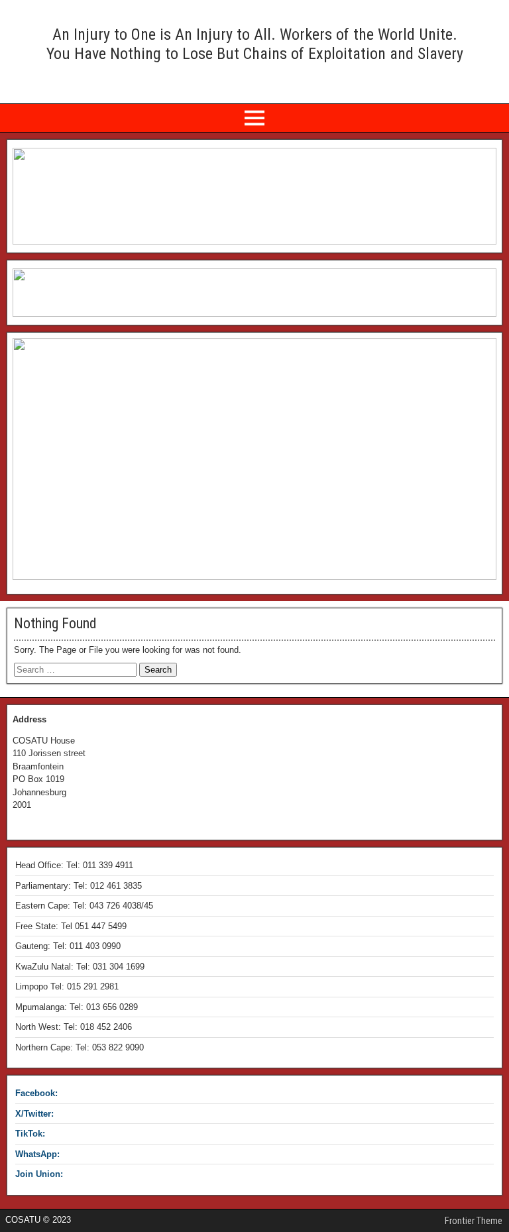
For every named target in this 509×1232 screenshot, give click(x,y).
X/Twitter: (34, 1114)
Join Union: (39, 1174)
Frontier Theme (473, 1221)
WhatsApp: (37, 1154)
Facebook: (36, 1093)
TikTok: (30, 1134)
